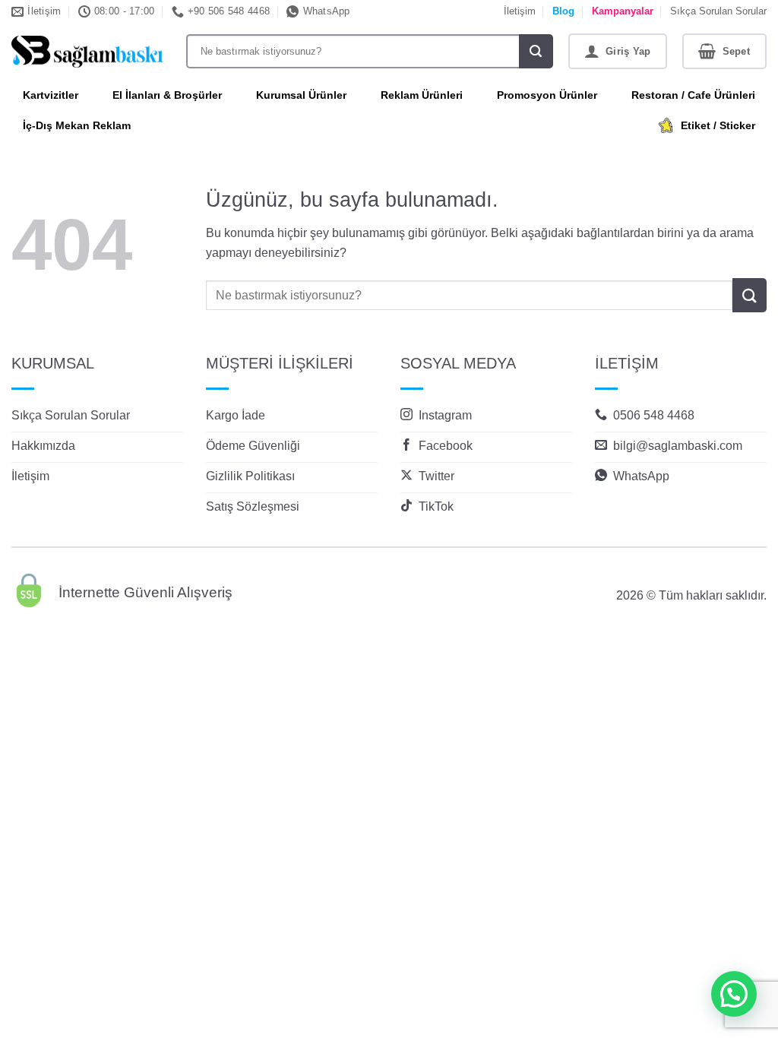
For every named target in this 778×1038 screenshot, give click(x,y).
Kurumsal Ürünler (301, 95)
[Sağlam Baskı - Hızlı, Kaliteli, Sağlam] (87, 52)
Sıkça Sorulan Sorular (718, 11)
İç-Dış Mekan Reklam (77, 125)
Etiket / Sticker (718, 125)
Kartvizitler (50, 95)
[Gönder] (536, 51)
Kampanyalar (622, 11)
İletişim (520, 11)
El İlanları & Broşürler (167, 95)
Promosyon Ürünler (547, 95)
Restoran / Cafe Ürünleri (693, 95)
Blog (563, 11)
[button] (618, 51)
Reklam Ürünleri (422, 95)
